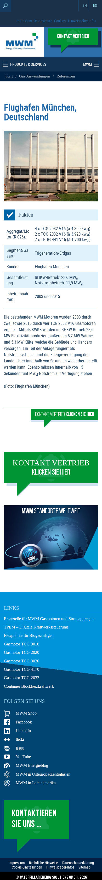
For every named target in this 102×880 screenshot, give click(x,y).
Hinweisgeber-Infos (82, 20)
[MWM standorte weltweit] (51, 568)
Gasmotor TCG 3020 (21, 661)
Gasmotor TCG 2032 (21, 677)
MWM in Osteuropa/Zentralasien (43, 774)
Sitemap (84, 867)
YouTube (23, 757)
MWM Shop (26, 713)
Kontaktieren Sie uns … (34, 819)
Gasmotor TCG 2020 (21, 652)
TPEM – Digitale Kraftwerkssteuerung (36, 627)
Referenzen (65, 76)
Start (9, 76)
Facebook (24, 722)
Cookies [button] (60, 20)
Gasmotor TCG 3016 (21, 644)
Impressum (24, 20)
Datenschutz (43, 20)
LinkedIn (23, 730)
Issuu (20, 748)
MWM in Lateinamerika (36, 783)
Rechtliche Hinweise (43, 863)
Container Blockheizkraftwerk (29, 686)
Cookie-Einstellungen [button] (27, 867)
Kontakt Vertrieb (64, 414)
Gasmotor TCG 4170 (21, 669)
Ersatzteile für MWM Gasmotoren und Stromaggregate (49, 618)
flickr (20, 739)
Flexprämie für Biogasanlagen (29, 635)
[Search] (5, 6)
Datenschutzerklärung (78, 863)
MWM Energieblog (32, 765)
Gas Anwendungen (34, 76)
